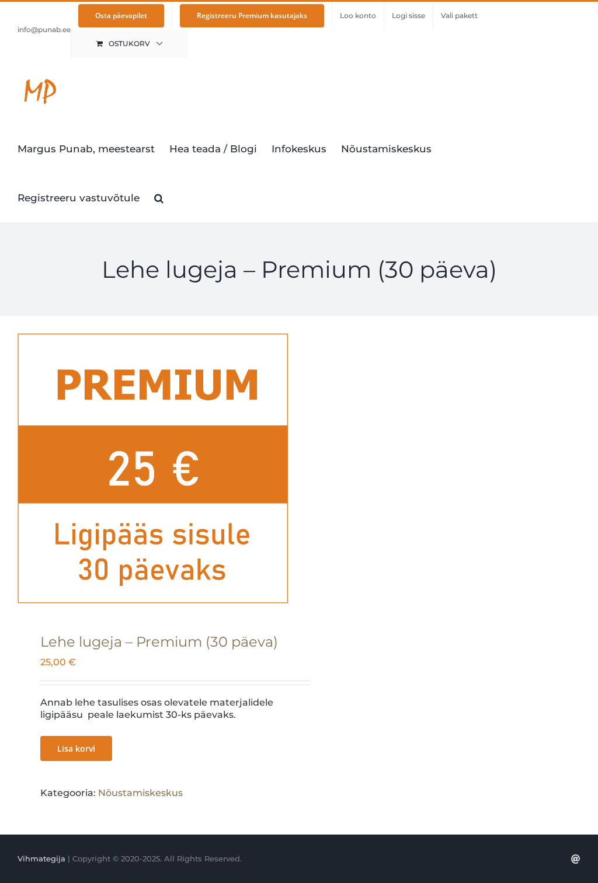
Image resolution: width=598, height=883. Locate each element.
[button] (159, 197)
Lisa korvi (76, 748)
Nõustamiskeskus (140, 792)
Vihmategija (41, 858)
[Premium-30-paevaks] (153, 468)
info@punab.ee (44, 29)
